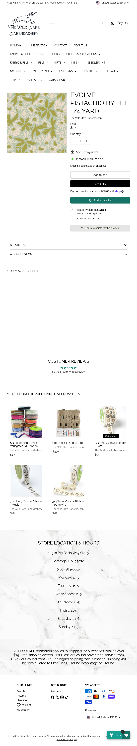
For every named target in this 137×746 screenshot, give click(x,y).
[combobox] (77, 23)
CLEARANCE (57, 79)
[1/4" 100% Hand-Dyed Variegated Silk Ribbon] (26, 431)
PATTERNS (66, 71)
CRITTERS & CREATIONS (82, 54)
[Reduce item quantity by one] (74, 141)
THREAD (109, 71)
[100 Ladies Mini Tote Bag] (68, 429)
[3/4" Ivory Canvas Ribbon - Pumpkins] (68, 489)
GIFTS (58, 62)
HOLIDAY (16, 45)
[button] (100, 200)
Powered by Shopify (67, 739)
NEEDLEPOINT (96, 62)
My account (23, 709)
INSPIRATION (39, 45)
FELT (41, 62)
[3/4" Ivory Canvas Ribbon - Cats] (110, 431)
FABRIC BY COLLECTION (25, 54)
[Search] (104, 23)
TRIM (13, 79)
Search (21, 691)
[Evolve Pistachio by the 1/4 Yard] (16, 306)
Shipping (75, 165)
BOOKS (55, 54)
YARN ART (33, 79)
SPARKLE (89, 71)
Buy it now (100, 183)
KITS (74, 62)
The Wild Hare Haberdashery (54, 394)
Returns (21, 695)
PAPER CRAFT (41, 71)
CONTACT (60, 45)
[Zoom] (36, 123)
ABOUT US (80, 45)
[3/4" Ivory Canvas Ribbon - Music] (26, 489)
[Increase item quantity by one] (86, 141)
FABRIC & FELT (19, 62)
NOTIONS (16, 71)
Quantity (75, 134)
